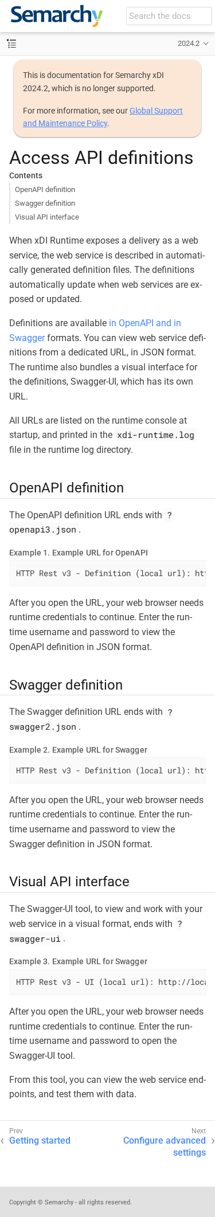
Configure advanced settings (164, 1146)
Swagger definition (45, 203)
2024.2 (189, 43)
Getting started (40, 1140)
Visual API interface (47, 217)
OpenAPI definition (45, 189)
